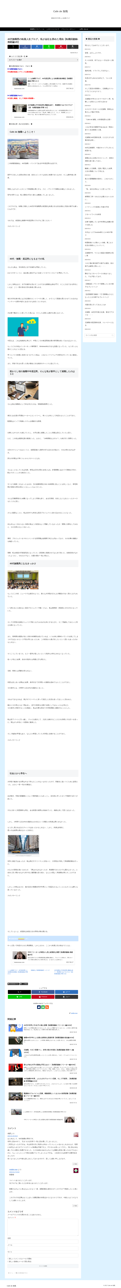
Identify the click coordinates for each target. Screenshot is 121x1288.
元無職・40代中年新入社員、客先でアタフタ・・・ (99, 313)
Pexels (22, 855)
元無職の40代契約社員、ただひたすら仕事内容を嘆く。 (99, 138)
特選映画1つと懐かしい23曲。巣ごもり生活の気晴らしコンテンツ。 (99, 244)
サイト (10, 1252)
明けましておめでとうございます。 (97, 45)
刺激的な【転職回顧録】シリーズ (40, 970)
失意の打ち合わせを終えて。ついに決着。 (98, 79)
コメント (12, 1217)
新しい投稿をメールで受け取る (20, 1261)
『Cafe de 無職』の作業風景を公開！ (98, 119)
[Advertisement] (43, 240)
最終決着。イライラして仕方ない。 (97, 71)
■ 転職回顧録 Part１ (14, 983)
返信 (76, 1164)
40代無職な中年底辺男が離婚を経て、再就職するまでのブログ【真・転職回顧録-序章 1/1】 (64, 972)
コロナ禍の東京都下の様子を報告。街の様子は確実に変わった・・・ (99, 264)
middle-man (13, 1169)
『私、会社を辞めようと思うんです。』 (99, 189)
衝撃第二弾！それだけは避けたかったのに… (99, 198)
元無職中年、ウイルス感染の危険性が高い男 (99, 254)
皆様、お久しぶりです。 (93, 53)
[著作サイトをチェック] (39, 1007)
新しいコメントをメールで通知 (20, 1259)
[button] (72, 47)
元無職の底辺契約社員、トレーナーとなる (99, 324)
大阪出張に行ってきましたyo (95, 305)
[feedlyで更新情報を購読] (43, 1007)
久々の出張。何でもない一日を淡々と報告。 (99, 61)
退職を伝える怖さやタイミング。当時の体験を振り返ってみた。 (99, 159)
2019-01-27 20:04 (14, 1172)
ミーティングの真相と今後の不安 (97, 207)
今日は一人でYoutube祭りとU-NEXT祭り (99, 233)
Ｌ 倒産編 (24, 983)
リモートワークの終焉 (93, 214)
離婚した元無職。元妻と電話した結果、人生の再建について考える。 (99, 170)
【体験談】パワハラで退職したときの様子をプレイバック (99, 285)
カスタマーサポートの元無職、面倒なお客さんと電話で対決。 (99, 110)
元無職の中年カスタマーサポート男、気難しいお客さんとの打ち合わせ (99, 100)
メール (10, 1245)
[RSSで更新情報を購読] (47, 1007)
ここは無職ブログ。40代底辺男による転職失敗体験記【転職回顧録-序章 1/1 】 (18, 972)
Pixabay (28, 855)
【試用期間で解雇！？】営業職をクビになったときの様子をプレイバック (99, 295)
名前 (9, 1238)
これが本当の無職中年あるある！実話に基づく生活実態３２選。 (99, 128)
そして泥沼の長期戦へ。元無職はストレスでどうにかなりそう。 (99, 90)
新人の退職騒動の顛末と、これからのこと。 (99, 180)
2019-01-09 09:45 (13, 1136)
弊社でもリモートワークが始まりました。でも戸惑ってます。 (98, 275)
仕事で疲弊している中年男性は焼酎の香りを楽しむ (99, 223)
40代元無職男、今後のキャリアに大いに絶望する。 (99, 149)
